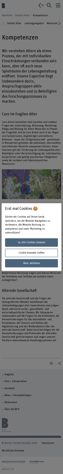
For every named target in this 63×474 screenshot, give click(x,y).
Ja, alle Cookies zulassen (31, 242)
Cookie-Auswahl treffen (31, 252)
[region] (31, 237)
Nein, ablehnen (31, 263)
